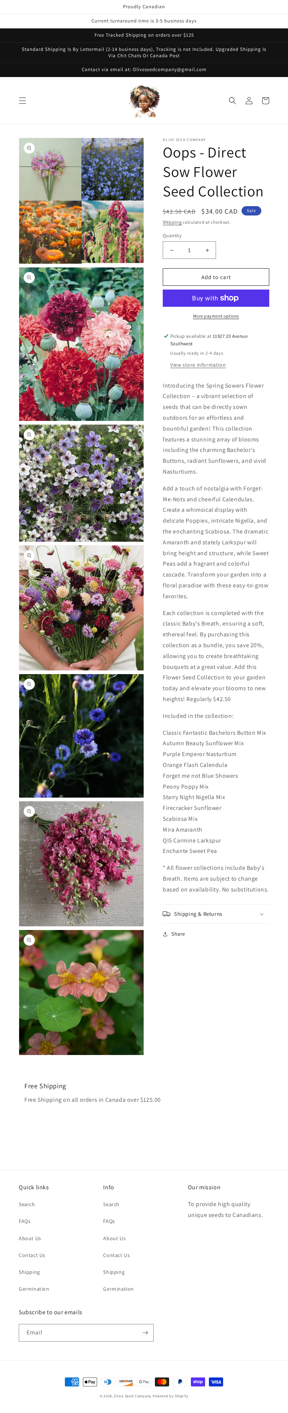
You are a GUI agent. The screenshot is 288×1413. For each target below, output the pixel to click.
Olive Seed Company (133, 1396)
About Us (30, 1238)
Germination (34, 1288)
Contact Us (32, 1255)
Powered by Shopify (171, 1396)
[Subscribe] (145, 1333)
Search (27, 1204)
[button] (22, 100)
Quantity (172, 235)
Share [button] (178, 933)
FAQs (24, 1221)
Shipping (172, 222)
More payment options (216, 316)
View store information (198, 364)
